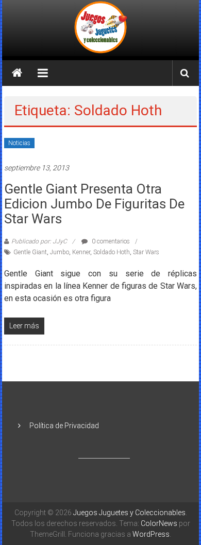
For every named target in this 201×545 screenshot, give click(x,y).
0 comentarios (110, 241)
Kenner (81, 252)
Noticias (19, 143)
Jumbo (59, 252)
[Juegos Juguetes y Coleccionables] (100, 28)
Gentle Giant (30, 252)
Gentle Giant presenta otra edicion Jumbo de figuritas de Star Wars (94, 203)
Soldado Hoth (111, 252)
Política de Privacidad (64, 425)
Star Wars (146, 252)
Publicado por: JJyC (39, 241)
